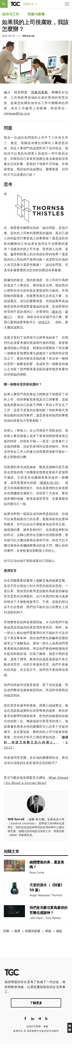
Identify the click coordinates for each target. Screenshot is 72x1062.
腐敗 (59, 931)
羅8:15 (57, 312)
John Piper (36, 917)
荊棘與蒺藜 (32, 931)
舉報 (48, 931)
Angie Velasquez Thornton (46, 895)
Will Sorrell (28, 35)
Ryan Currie (37, 872)
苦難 (6, 931)
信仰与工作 (10, 14)
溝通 (17, 931)
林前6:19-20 (49, 483)
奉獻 (45, 1026)
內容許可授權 (33, 1026)
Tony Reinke (53, 917)
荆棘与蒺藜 (36, 14)
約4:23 (44, 322)
